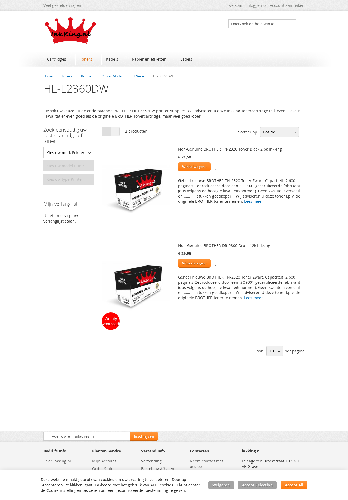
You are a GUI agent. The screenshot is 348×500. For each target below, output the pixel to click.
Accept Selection (257, 485)
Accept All (294, 485)
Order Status (104, 468)
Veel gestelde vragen (62, 5)
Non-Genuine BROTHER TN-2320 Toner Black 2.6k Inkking (230, 149)
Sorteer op (247, 132)
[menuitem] (59, 59)
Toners (67, 76)
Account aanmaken (287, 5)
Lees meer (253, 201)
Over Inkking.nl (57, 461)
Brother (87, 76)
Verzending (151, 461)
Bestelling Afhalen (157, 468)
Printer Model (112, 76)
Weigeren (221, 485)
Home (48, 76)
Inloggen (254, 5)
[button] (215, 166)
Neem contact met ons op (206, 463)
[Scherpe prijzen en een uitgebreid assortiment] (71, 30)
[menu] (174, 59)
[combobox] (262, 23)
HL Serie (137, 76)
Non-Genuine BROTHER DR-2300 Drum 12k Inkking (224, 245)
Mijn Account (104, 461)
